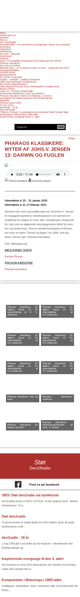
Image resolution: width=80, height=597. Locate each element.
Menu (3, 33)
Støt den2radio (7, 109)
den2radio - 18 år (9, 107)
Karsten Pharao (14, 256)
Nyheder (4, 37)
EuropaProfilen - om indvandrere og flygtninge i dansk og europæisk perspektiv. (35, 45)
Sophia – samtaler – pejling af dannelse (20, 79)
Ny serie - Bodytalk (10, 54)
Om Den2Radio (8, 42)
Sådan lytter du (8, 35)
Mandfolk (4, 100)
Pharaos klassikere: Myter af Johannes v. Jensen (25, 95)
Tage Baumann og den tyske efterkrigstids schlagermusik (30, 86)
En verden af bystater (11, 77)
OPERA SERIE (7, 72)
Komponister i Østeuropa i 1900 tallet (19, 114)
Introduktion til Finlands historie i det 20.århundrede (26, 98)
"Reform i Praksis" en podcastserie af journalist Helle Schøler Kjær (34, 112)
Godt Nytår (6, 56)
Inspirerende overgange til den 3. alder (20, 116)
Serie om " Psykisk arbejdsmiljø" (16, 91)
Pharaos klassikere (10, 63)
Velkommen (40, 13)
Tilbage (71, 138)
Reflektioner (6, 51)
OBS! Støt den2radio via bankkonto (18, 82)
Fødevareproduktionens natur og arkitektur (22, 93)
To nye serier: (7, 105)
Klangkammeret (8, 75)
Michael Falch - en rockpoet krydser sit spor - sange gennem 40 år (34, 68)
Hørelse (4, 58)
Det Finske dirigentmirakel (13, 84)
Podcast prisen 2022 (10, 102)
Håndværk (5, 49)
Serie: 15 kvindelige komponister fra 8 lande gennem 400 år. (31, 61)
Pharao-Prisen (7, 88)
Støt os (3, 40)
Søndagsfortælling (9, 70)
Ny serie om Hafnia (10, 65)
